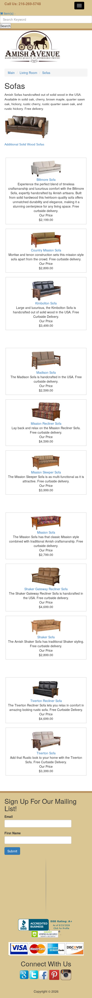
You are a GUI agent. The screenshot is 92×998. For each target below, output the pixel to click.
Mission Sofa (46, 532)
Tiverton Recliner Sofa (46, 700)
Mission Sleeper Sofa (46, 472)
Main (11, 72)
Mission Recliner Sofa (46, 423)
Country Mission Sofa (46, 250)
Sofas (46, 72)
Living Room (28, 72)
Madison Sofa (46, 372)
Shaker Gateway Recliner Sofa (46, 589)
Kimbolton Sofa (46, 303)
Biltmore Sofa (46, 179)
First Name (12, 833)
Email (8, 816)
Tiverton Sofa (46, 753)
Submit (12, 851)
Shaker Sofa (46, 637)
